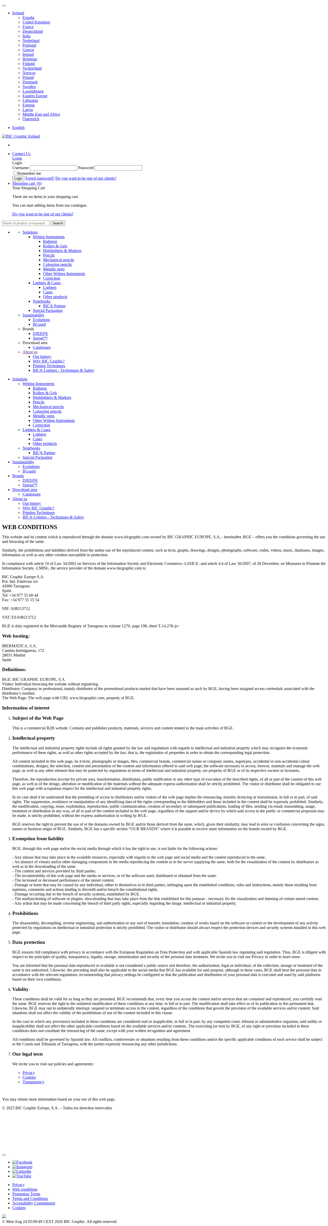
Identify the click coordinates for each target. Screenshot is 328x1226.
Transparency (33, 1082)
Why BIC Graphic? (49, 361)
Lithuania (30, 100)
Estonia (29, 105)
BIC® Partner (54, 306)
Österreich (31, 119)
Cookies (29, 1077)
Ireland (28, 54)
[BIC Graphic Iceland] (21, 136)
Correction (51, 278)
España (28, 17)
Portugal (29, 45)
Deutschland (33, 31)
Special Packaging (48, 310)
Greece (28, 50)
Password (86, 168)
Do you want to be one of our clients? (85, 178)
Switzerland (32, 68)
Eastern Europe (35, 96)
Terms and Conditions (30, 1198)
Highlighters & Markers (62, 250)
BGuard (39, 324)
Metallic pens (54, 269)
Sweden (29, 86)
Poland (28, 77)
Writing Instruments (49, 237)
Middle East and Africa (41, 114)
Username (20, 168)
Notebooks (41, 301)
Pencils (49, 255)
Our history (42, 356)
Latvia (28, 109)
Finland (29, 63)
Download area (24, 489)
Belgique (30, 59)
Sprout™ (40, 338)
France (28, 27)
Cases (48, 292)
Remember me (29, 173)
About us (30, 352)
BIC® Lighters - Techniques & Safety (63, 370)
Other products (55, 296)
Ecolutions (41, 320)
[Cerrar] (4, 1155)
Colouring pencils (57, 264)
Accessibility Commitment (33, 1203)
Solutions (30, 232)
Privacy (29, 1072)
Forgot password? (39, 178)
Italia (26, 36)
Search (58, 223)
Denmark (30, 82)
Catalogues (42, 347)
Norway (29, 73)
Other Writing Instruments (64, 273)
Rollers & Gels (55, 246)
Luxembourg (33, 91)
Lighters (49, 287)
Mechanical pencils (58, 260)
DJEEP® (40, 333)
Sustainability (33, 315)
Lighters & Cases (47, 283)
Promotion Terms (26, 1194)
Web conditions (24, 1189)
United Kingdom (36, 22)
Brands (18, 476)
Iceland (18, 13)
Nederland (31, 40)
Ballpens (50, 241)
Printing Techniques (49, 366)
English (18, 127)
